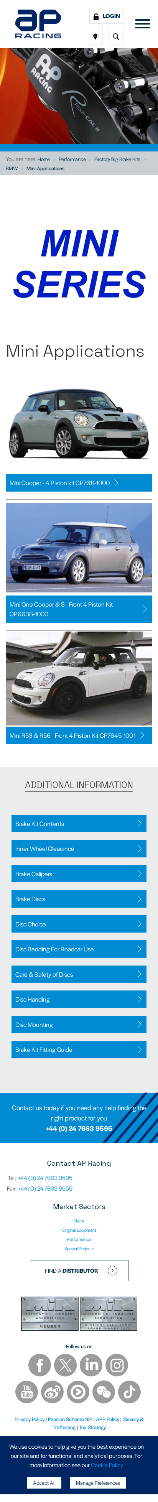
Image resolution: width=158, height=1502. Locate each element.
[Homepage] (38, 24)
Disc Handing (32, 999)
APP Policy (107, 1419)
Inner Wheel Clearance (44, 848)
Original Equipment (79, 1230)
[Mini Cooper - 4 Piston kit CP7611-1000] (79, 426)
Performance (72, 159)
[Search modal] (116, 35)
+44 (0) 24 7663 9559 (45, 1188)
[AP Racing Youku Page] (79, 1393)
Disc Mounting (34, 1024)
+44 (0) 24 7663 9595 (79, 1128)
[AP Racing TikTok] (129, 1393)
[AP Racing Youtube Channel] (27, 1393)
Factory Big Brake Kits (117, 159)
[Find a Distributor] (95, 35)
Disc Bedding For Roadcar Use (54, 948)
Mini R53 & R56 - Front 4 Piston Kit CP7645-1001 (73, 735)
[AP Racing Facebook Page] (40, 1366)
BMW (12, 168)
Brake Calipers (33, 873)
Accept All (44, 1482)
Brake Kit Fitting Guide (43, 1049)
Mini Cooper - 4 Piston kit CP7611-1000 (60, 482)
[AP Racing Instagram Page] (116, 1366)
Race (79, 1220)
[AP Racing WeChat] (104, 1393)
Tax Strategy (92, 1427)
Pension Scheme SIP (70, 1419)
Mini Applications (45, 168)
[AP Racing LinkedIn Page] (92, 1366)
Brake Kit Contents (39, 823)
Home (44, 159)
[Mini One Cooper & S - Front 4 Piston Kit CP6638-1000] (79, 548)
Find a (71, 1270)
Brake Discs (30, 898)
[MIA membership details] (50, 1314)
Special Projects (79, 1248)
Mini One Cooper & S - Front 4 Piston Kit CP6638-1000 (61, 609)
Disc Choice (30, 924)
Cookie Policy (107, 1465)
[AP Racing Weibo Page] (53, 1393)
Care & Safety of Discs (44, 974)
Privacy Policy (29, 1419)
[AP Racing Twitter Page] (66, 1366)
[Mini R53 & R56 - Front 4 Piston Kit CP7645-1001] (79, 679)
